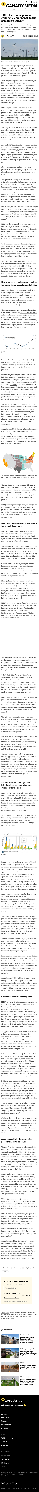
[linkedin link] (3, 1483)
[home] (19, 4)
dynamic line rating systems (21, 956)
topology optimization (10, 968)
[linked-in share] (24, 36)
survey (34, 320)
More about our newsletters (11, 1298)
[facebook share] (30, 36)
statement (13, 384)
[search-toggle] (34, 2)
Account (22, 2)
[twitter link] (7, 1483)
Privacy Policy (23, 1301)
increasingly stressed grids (10, 236)
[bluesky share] (33, 36)
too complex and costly (28, 312)
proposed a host (11, 108)
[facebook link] (12, 1483)
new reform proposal (20, 485)
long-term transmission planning (25, 1159)
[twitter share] (27, 36)
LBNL (3, 352)
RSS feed (16, 1488)
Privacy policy (6, 1488)
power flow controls (27, 966)
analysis (18, 1098)
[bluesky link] (16, 1483)
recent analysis (14, 244)
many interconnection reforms (22, 147)
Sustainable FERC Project (26, 477)
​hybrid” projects (11, 815)
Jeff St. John (5, 1313)
